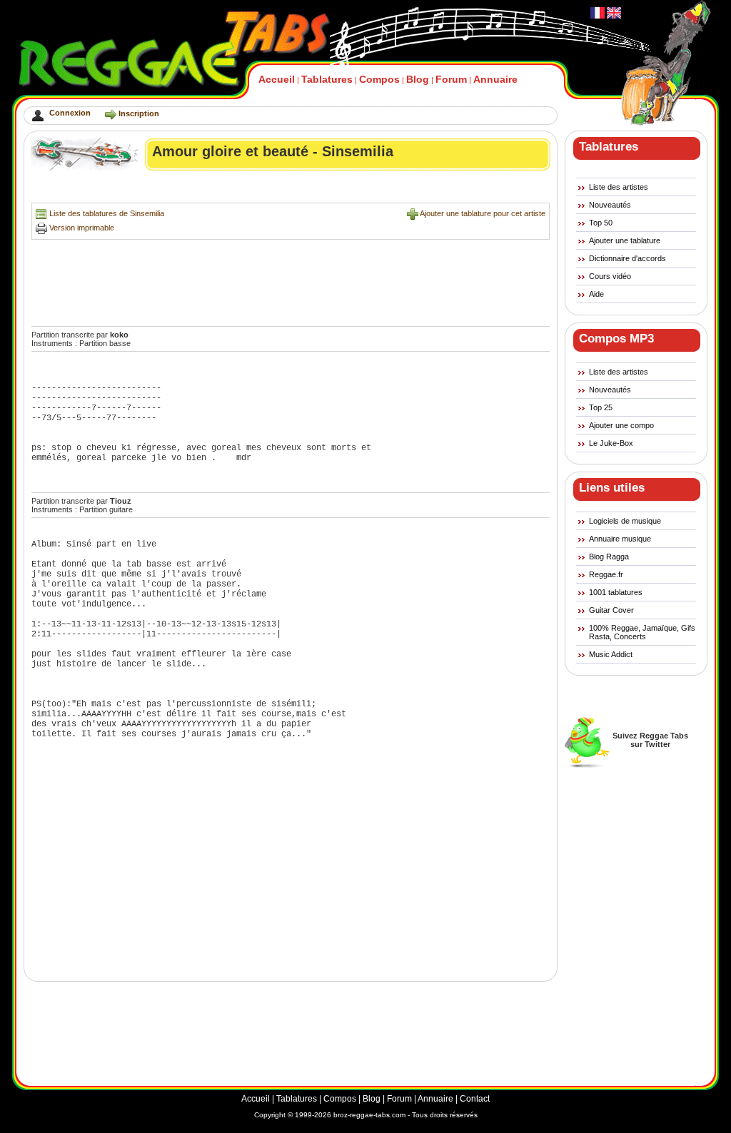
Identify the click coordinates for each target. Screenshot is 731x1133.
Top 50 (600, 222)
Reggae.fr (606, 574)
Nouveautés (610, 204)
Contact (475, 1099)
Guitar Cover (611, 610)
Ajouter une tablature (624, 240)
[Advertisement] (291, 190)
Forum (451, 79)
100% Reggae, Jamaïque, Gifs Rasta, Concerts (642, 632)
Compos (379, 79)
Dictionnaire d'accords (627, 258)
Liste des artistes (618, 187)
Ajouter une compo (621, 425)
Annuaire (495, 79)
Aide (596, 294)
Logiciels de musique (625, 521)
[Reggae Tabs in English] (613, 15)
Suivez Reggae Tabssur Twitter (650, 739)
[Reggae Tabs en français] (597, 15)
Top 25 (600, 407)
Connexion (70, 112)
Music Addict (610, 654)
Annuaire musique (620, 538)
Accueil (276, 79)
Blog (417, 79)
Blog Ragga (609, 556)
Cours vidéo (610, 276)
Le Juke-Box (611, 443)
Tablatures (327, 79)
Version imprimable (81, 227)
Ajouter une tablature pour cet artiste (482, 213)
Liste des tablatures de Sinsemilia (106, 213)
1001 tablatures (615, 592)
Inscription (139, 113)
